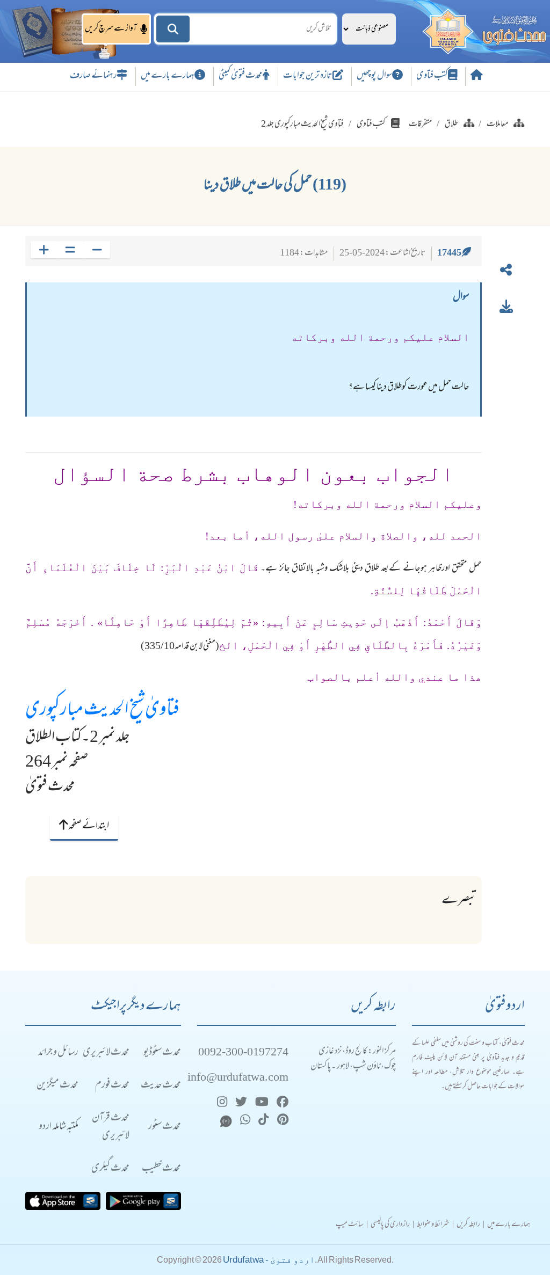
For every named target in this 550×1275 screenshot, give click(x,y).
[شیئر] (506, 272)
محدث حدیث (161, 1086)
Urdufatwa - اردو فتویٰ (269, 1260)
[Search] (173, 29)
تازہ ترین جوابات (307, 76)
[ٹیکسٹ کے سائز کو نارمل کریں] (70, 249)
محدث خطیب (161, 1169)
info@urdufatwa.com (237, 1078)
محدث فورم (112, 1086)
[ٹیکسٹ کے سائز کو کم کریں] (97, 249)
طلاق (451, 124)
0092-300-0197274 (243, 1053)
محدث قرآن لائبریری (110, 1127)
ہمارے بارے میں (167, 76)
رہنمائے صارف (93, 76)
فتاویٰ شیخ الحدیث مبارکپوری (102, 711)
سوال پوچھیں (374, 76)
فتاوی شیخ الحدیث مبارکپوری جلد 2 (302, 124)
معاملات (497, 124)
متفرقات (420, 124)
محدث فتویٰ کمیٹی (241, 76)
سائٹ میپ (350, 1225)
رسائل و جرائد (58, 1053)
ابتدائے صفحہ (88, 826)
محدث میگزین (57, 1086)
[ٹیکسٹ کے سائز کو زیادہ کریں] (44, 249)
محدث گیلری (110, 1169)
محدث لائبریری (106, 1053)
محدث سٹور (164, 1127)
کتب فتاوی (432, 76)
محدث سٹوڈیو (162, 1053)
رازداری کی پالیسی (390, 1225)
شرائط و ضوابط (433, 1225)
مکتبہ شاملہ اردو (58, 1127)
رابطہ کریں (468, 1225)
